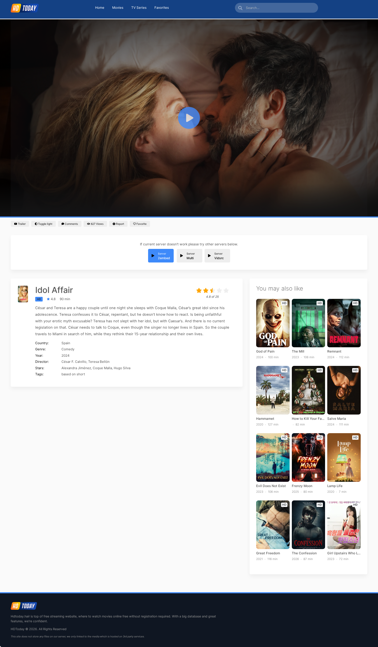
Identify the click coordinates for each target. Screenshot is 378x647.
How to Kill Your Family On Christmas (308, 419)
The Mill (298, 351)
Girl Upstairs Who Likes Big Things (344, 553)
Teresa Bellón (99, 362)
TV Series (139, 7)
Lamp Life (335, 486)
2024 (65, 355)
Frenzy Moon (302, 486)
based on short (73, 374)
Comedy (67, 349)
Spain (65, 343)
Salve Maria (336, 419)
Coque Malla (102, 368)
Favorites (161, 7)
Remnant (334, 351)
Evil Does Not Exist (271, 486)
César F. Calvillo (73, 362)
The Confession (304, 553)
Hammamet (265, 419)
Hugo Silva (122, 368)
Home (99, 7)
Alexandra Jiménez (76, 368)
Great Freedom (268, 553)
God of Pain (265, 351)
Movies (117, 7)
